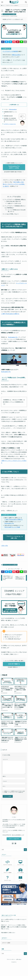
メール (5, 781)
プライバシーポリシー (11, 959)
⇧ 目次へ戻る (4, 545)
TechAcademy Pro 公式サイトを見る (14, 167)
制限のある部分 (16, 54)
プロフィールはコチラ (14, 838)
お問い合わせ (18, 959)
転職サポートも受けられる (14, 203)
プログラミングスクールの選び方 (9, 14)
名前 (4, 776)
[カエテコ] (14, 2)
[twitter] (13, 843)
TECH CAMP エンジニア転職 (12, 527)
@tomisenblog (12, 109)
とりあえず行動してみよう (12, 214)
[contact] (15, 843)
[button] (3, 42)
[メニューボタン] (2, 2)
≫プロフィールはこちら (10, 124)
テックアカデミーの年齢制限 (10, 51)
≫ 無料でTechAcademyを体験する (10, 313)
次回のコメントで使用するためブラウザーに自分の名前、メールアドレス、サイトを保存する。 (14, 792)
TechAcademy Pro (13, 337)
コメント (5, 759)
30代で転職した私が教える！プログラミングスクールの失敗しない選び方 (14, 184)
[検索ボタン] (26, 2)
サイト (4, 786)
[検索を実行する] (25, 849)
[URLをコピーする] (25, 42)
